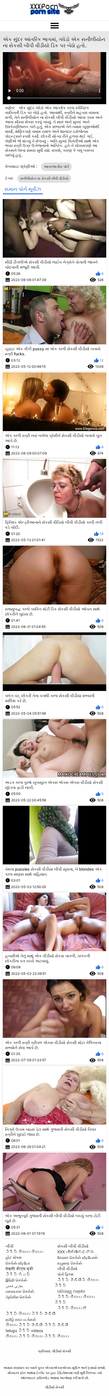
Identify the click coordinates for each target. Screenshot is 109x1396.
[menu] (54, 26)
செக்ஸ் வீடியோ (18, 1263)
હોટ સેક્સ (14, 1257)
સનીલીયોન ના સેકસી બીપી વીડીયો (44, 178)
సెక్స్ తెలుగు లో (72, 1308)
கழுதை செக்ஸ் (69, 1263)
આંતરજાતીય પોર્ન (56, 166)
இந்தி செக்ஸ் (16, 1279)
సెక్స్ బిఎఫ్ (18, 1274)
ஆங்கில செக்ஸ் (18, 1296)
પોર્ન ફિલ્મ (65, 1274)
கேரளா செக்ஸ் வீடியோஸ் (77, 1257)
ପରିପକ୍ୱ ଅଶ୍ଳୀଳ (71, 1291)
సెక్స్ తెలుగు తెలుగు (24, 1251)
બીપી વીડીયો (67, 1268)
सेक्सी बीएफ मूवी (20, 1268)
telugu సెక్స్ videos (24, 1330)
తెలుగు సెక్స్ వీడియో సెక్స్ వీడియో (37, 1325)
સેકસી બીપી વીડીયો (73, 1246)
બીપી (9, 1246)
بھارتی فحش (14, 1285)
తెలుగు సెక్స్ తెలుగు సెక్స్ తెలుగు (37, 1336)
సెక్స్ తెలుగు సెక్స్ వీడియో (31, 1313)
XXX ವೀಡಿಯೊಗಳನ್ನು (75, 1251)
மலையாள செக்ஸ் (20, 1291)
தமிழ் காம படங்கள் (21, 1319)
